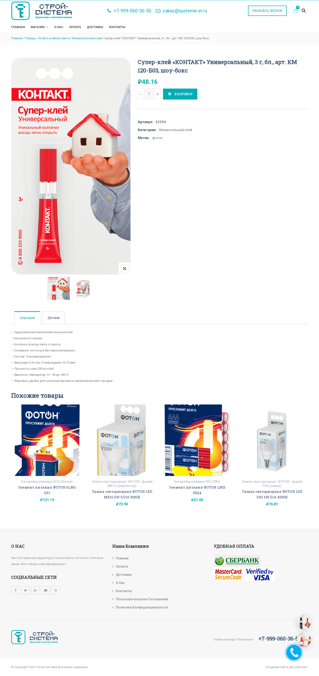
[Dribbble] (55, 590)
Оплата (75, 27)
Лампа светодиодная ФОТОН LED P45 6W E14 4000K (272, 494)
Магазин (38, 27)
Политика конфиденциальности (142, 607)
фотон (157, 138)
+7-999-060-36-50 (132, 11)
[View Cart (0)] (296, 11)
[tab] (27, 317)
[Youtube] (45, 590)
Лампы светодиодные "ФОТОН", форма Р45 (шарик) (272, 484)
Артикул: (145, 122)
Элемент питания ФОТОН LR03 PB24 (197, 490)
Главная (18, 27)
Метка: (143, 138)
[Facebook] (15, 590)
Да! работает (298, 667)
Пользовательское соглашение (142, 599)
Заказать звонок (267, 11)
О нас (58, 27)
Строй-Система (46, 667)
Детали (54, 318)
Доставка (95, 27)
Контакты (117, 27)
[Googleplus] (35, 590)
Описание (27, 318)
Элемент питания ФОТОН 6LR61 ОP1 (47, 490)
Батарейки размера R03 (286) (197, 481)
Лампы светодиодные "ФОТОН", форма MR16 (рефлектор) (122, 484)
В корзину (184, 94)
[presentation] (14, 464)
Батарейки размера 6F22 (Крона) (47, 481)
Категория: (147, 130)
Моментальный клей (175, 130)
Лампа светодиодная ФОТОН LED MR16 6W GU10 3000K (122, 494)
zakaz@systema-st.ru (185, 11)
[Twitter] (25, 590)
